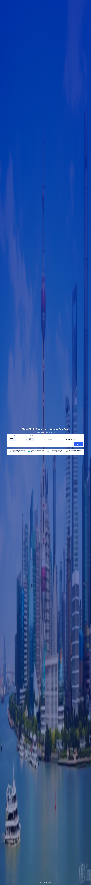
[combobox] (16, 439)
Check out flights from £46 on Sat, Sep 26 (44, 432)
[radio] (10, 436)
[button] (80, 2)
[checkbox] (30, 436)
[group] (17, 439)
